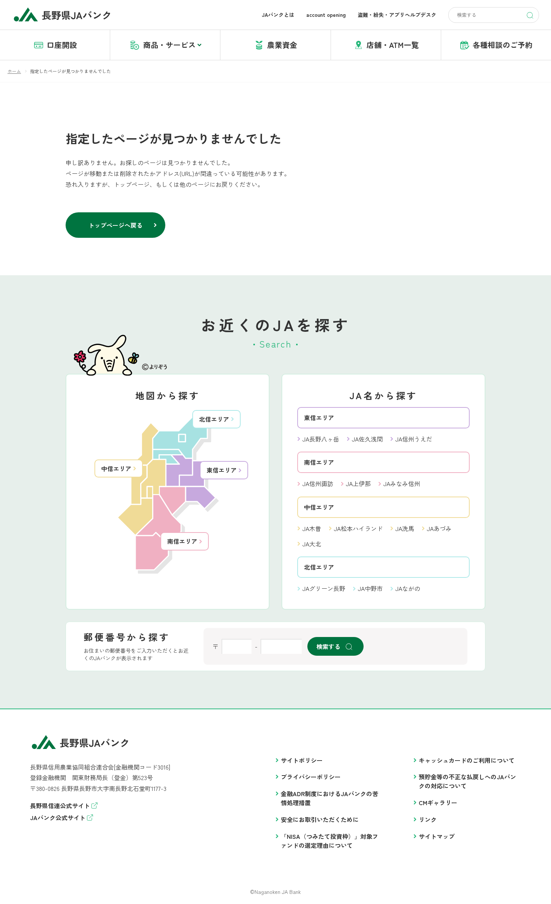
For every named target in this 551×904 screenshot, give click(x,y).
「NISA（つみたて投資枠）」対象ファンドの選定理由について (329, 841)
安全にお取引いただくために (320, 819)
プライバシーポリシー (311, 776)
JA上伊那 (358, 483)
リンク (428, 819)
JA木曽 (311, 528)
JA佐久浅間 (367, 438)
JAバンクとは (278, 14)
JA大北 (311, 543)
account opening (326, 14)
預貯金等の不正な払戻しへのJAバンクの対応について (467, 781)
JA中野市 (370, 588)
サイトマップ (437, 836)
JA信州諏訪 (317, 483)
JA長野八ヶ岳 (320, 438)
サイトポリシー (302, 760)
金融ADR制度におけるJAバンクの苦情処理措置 (329, 798)
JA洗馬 (404, 528)
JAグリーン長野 (323, 588)
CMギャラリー (438, 802)
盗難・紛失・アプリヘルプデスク (397, 14)
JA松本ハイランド (358, 528)
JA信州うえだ (413, 438)
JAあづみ (439, 528)
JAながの (407, 588)
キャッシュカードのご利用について (467, 760)
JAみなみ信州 (401, 483)
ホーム (14, 71)
